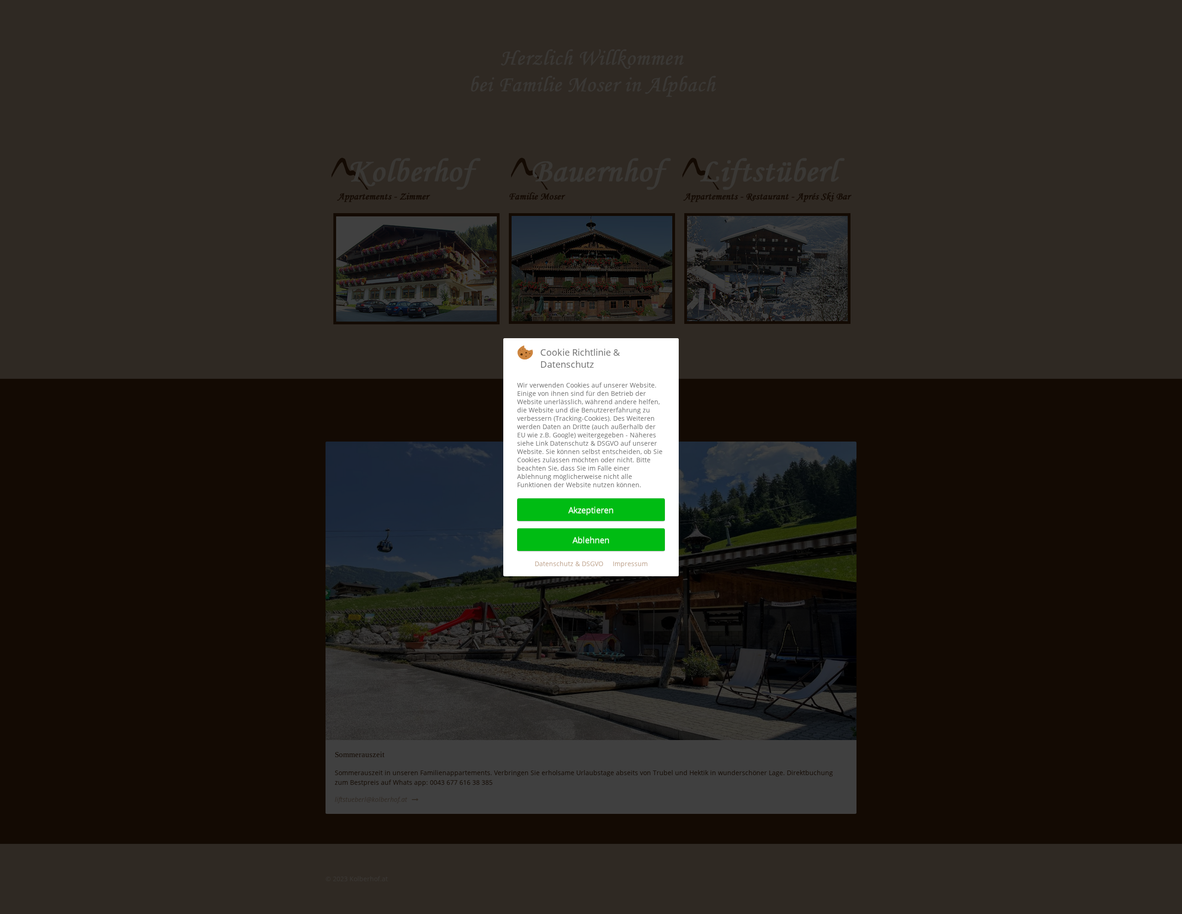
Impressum (630, 563)
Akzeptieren (591, 509)
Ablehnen (591, 539)
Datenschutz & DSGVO (569, 563)
